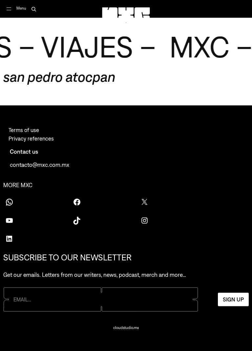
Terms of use (24, 130)
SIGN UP (233, 299)
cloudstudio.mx (126, 327)
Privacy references (31, 138)
